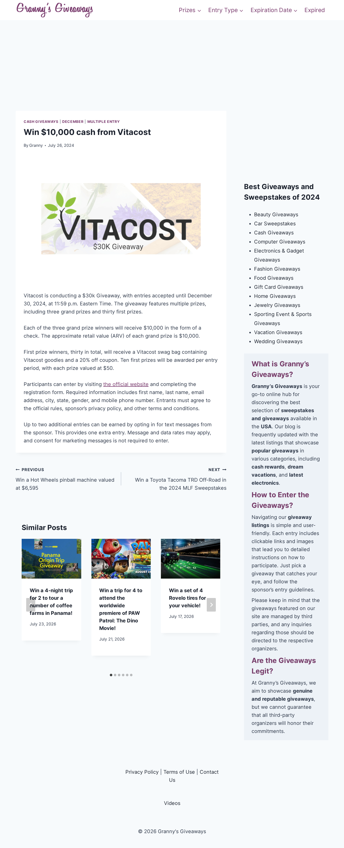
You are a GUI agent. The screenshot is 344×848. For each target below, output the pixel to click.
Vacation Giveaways (278, 332)
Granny (36, 145)
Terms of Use (179, 772)
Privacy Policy (142, 772)
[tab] (111, 675)
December (73, 121)
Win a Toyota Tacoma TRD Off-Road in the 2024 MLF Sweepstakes (180, 479)
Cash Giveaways (41, 121)
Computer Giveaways (279, 242)
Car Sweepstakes (275, 224)
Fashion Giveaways (277, 269)
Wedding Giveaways (278, 341)
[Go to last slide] (30, 605)
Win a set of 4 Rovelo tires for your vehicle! (187, 598)
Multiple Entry (103, 121)
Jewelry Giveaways (277, 305)
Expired (314, 10)
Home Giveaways (275, 296)
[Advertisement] (172, 75)
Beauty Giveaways (276, 214)
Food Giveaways (273, 278)
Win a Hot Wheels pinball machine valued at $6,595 (65, 479)
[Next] (211, 605)
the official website (126, 384)
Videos (172, 803)
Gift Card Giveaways (278, 287)
